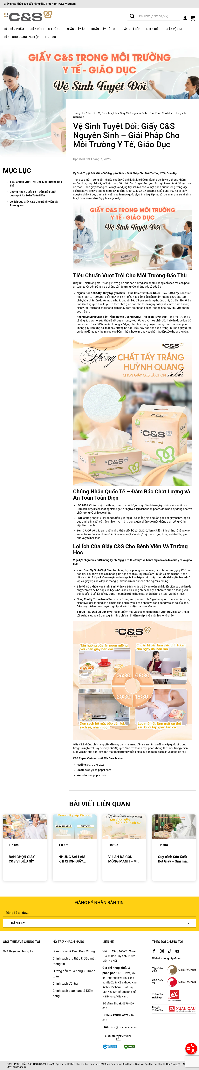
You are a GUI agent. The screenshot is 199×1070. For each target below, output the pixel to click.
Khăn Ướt (153, 29)
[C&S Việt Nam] (28, 16)
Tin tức (50, 37)
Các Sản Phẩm (14, 29)
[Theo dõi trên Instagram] (162, 951)
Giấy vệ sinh (174, 29)
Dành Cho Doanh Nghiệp (21, 37)
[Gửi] (132, 16)
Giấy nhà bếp (130, 29)
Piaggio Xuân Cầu (157, 1009)
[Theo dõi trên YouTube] (177, 951)
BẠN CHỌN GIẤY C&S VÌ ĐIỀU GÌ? (22, 859)
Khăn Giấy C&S (135, 190)
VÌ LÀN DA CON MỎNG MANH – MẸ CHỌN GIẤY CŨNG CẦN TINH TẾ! (123, 859)
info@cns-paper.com (123, 1027)
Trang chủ (79, 113)
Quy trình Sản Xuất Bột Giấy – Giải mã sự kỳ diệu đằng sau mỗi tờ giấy (173, 859)
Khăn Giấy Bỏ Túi (103, 29)
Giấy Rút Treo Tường (45, 29)
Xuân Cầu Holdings (157, 996)
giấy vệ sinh (92, 581)
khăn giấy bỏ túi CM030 (133, 530)
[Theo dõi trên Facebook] (154, 951)
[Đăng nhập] (185, 17)
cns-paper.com (97, 775)
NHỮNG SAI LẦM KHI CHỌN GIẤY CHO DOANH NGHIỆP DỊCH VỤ (72, 859)
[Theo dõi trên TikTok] (170, 951)
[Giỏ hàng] (192, 17)
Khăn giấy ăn (76, 29)
